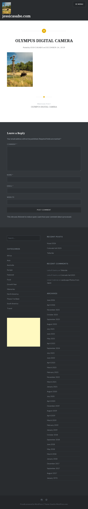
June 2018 (51, 444)
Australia (10, 265)
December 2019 (53, 406)
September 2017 (53, 468)
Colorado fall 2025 (54, 248)
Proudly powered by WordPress (31, 504)
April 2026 (51, 305)
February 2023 (52, 372)
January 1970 (52, 478)
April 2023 (51, 363)
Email (10, 186)
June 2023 (51, 358)
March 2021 (51, 382)
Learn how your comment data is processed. (54, 217)
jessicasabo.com (16, 16)
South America (12, 303)
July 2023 (50, 353)
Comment (12, 144)
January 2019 (52, 430)
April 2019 (51, 415)
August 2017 (52, 473)
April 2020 (51, 401)
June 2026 (51, 300)
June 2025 (51, 334)
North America (12, 294)
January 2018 (52, 459)
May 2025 (51, 338)
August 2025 (52, 324)
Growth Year (12, 284)
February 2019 (52, 425)
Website (10, 197)
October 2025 (52, 315)
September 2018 (53, 440)
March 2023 (51, 367)
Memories (11, 289)
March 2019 (51, 420)
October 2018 (52, 435)
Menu (80, 4)
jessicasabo (36, 47)
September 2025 (53, 319)
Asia (8, 260)
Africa (9, 255)
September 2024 (53, 348)
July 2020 (50, 396)
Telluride (50, 253)
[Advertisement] (23, 332)
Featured (10, 275)
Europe (9, 270)
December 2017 (53, 463)
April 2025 (51, 343)
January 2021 (52, 387)
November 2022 (53, 377)
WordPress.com (62, 504)
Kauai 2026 (51, 243)
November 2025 (53, 310)
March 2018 (51, 454)
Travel (9, 308)
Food (9, 280)
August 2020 (52, 391)
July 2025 (50, 329)
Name (10, 175)
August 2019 (52, 411)
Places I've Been (13, 299)
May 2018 (51, 449)
